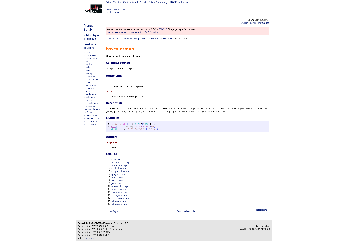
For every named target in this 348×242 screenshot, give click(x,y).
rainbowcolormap (92, 109)
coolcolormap (90, 76)
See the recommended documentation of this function (132, 32)
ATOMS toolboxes (179, 2)
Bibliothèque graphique (91, 37)
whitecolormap (90, 121)
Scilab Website (113, 2)
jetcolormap (89, 97)
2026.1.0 (163, 29)
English (244, 22)
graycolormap (90, 85)
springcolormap (91, 115)
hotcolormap (89, 88)
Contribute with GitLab (135, 2)
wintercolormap (91, 124)
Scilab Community (158, 2)
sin (137, 124)
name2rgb (88, 100)
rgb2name (88, 112)
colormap (88, 73)
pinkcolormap (90, 106)
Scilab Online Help (115, 8)
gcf (113, 126)
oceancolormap (91, 103)
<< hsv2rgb (112, 211)
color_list (88, 64)
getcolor (87, 82)
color (86, 61)
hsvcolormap (90, 94)
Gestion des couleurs (91, 46)
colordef (87, 70)
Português (263, 22)
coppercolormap (91, 79)
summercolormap (92, 118)
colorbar (87, 67)
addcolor (88, 52)
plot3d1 (112, 129)
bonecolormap (90, 58)
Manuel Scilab (89, 27)
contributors (89, 238)
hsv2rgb (87, 91)
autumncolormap (91, 55)
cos (147, 124)
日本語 (253, 22)
